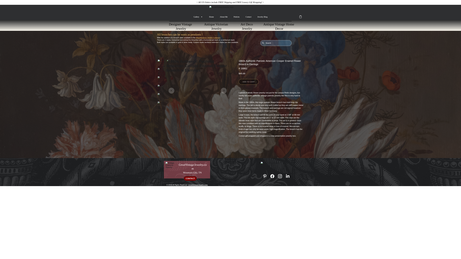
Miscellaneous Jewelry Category (208, 38)
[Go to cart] (300, 17)
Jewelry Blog (262, 17)
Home (211, 17)
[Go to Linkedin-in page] (288, 176)
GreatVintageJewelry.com (198, 185)
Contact (248, 17)
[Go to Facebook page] (273, 176)
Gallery (196, 17)
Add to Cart (249, 82)
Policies (237, 17)
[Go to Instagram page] (281, 176)
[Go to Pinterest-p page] (266, 176)
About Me (224, 17)
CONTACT (190, 178)
